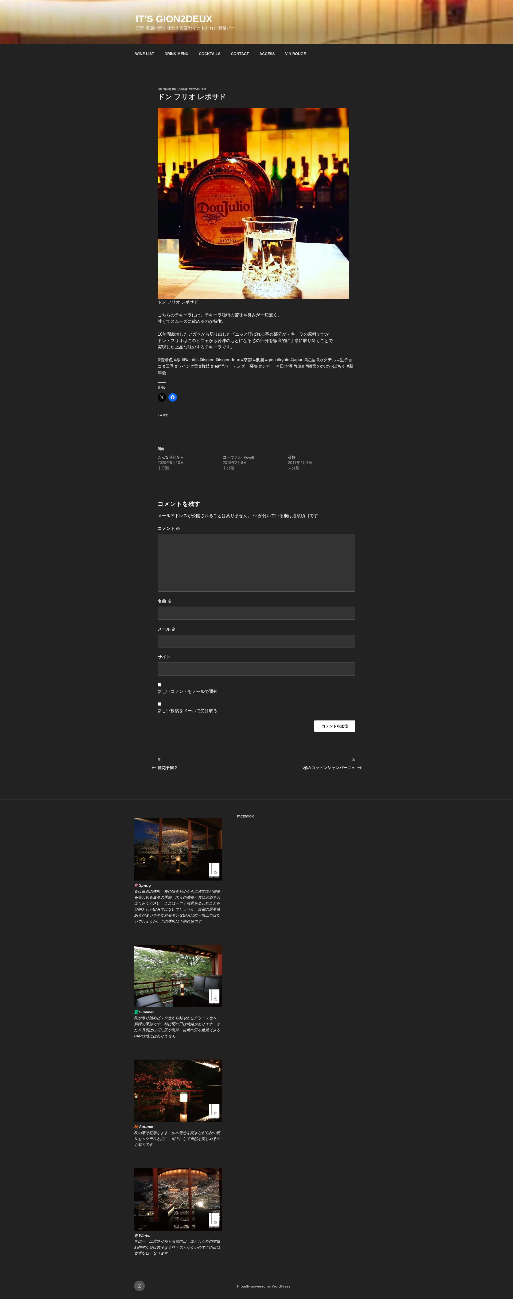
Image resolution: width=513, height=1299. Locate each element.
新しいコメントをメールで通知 (187, 691)
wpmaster (197, 89)
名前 (165, 601)
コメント (169, 528)
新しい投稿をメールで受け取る (187, 710)
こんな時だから (171, 457)
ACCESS (267, 54)
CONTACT (240, 54)
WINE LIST (144, 54)
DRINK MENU (176, 54)
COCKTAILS (209, 54)
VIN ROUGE (295, 54)
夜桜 (292, 457)
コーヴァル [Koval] (238, 457)
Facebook (245, 816)
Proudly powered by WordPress (263, 1286)
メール (167, 629)
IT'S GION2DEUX (174, 18)
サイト (164, 657)
